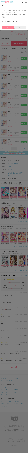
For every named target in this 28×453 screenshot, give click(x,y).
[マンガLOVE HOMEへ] (2, 5)
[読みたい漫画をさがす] (22, 2)
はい (7, 27)
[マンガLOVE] (7, 2)
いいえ (20, 27)
